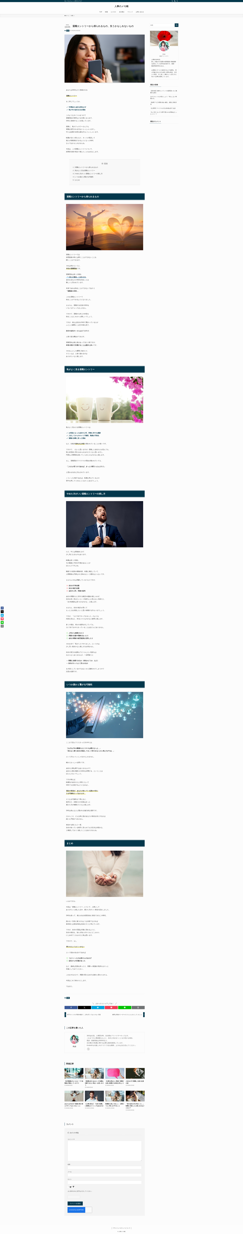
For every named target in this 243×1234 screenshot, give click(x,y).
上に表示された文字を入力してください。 (80, 1191)
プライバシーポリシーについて (121, 1228)
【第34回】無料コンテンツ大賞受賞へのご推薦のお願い (163, 91)
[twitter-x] (172, 1)
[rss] (175, 1)
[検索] (177, 1)
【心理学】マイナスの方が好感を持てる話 (163, 108)
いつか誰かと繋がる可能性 (84, 177)
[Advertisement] (164, 139)
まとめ (77, 180)
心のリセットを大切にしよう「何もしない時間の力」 (163, 97)
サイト (70, 1179)
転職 (68, 30)
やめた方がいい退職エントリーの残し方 (89, 173)
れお (74, 1046)
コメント (71, 1139)
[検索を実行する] (176, 25)
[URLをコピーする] (138, 1007)
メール (70, 1172)
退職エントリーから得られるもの (86, 167)
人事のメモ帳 (122, 6)
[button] (71, 1007)
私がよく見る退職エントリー (85, 170)
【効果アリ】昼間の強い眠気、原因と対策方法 (163, 103)
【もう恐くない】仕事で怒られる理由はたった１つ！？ (163, 113)
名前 (69, 1164)
